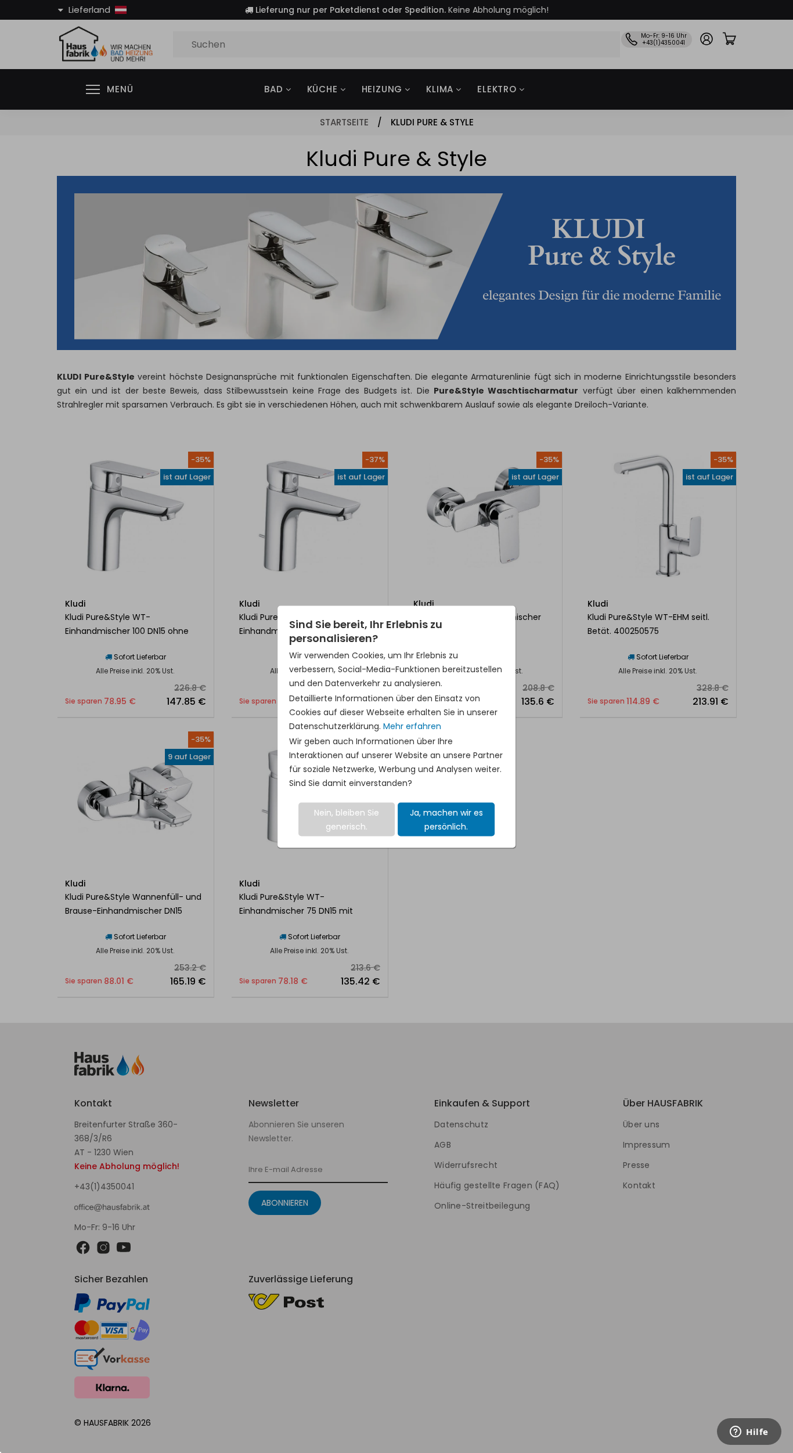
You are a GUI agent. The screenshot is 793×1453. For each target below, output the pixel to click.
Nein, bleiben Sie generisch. (346, 819)
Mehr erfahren (412, 725)
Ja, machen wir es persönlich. (446, 819)
